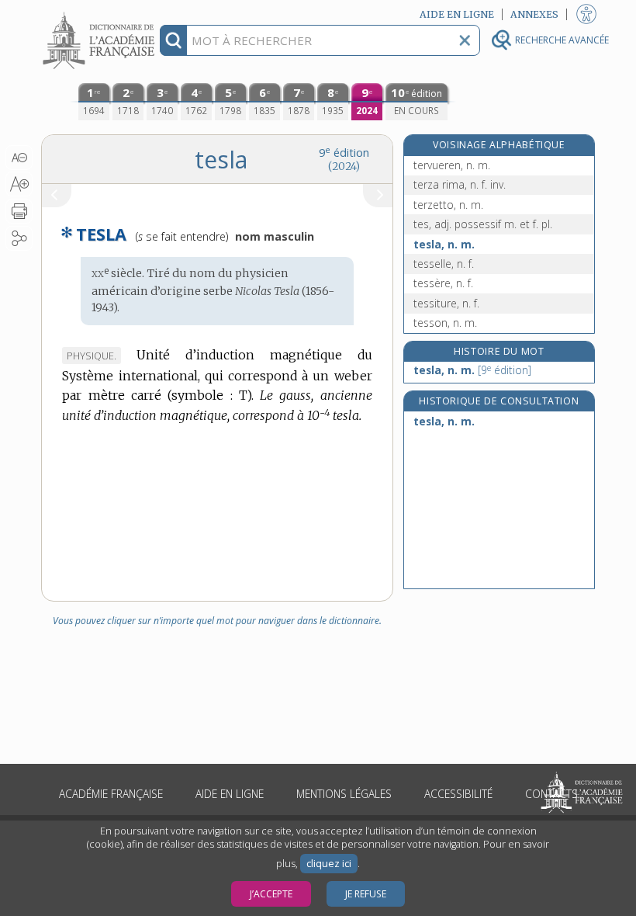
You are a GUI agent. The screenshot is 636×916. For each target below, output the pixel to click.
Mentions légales (344, 793)
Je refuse (365, 893)
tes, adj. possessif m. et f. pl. (482, 224)
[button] (19, 157)
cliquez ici (328, 863)
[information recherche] (173, 40)
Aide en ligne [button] (457, 14)
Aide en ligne (229, 793)
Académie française (111, 793)
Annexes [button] (534, 14)
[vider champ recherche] (464, 40)
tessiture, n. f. (446, 303)
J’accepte (271, 893)
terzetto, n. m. (448, 204)
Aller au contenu (100, 13)
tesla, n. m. (444, 244)
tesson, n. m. (445, 322)
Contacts (551, 793)
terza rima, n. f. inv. (459, 184)
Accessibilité (458, 793)
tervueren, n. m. (451, 165)
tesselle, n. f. (443, 263)
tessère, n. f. (443, 283)
